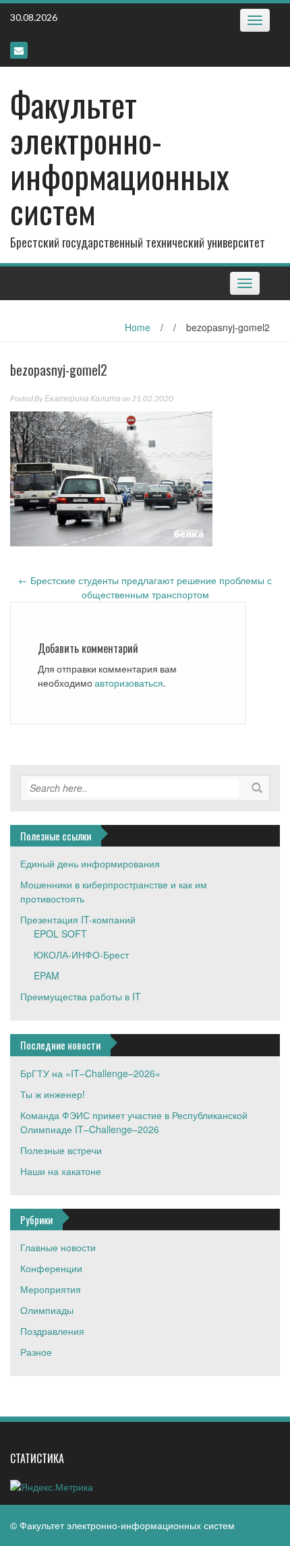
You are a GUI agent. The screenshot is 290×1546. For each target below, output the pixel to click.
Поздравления (52, 1331)
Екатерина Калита (83, 398)
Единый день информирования (90, 863)
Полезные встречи (61, 1150)
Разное (36, 1351)
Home (137, 327)
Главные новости (58, 1247)
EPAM (46, 975)
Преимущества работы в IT (80, 996)
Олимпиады (47, 1310)
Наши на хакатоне (60, 1171)
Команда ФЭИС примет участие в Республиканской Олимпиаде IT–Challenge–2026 (134, 1122)
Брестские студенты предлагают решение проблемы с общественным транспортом (145, 587)
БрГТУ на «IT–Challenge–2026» (90, 1073)
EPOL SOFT (60, 933)
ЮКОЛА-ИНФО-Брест (81, 954)
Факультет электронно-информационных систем (119, 157)
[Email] (19, 50)
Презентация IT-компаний (78, 919)
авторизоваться (128, 683)
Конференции (51, 1268)
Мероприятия (50, 1289)
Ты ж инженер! (52, 1094)
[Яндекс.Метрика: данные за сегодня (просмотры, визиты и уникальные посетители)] (51, 1487)
